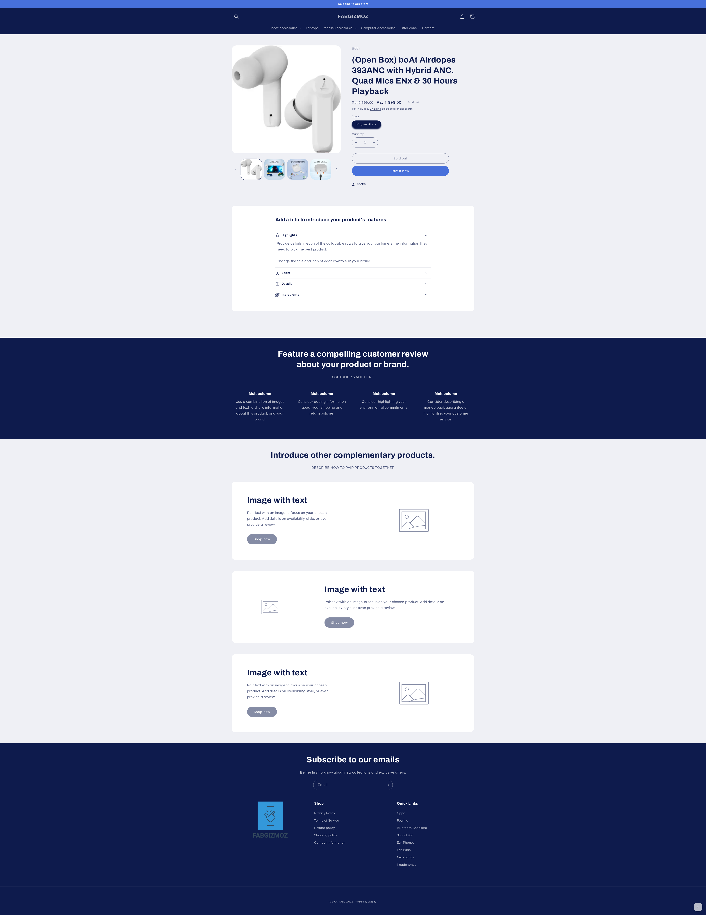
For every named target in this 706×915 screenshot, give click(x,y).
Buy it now (400, 171)
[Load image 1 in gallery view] (251, 169)
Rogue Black (366, 124)
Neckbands (405, 857)
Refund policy (324, 828)
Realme (402, 820)
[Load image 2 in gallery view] (274, 169)
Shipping (375, 108)
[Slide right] (337, 169)
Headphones (406, 864)
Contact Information (329, 842)
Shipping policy (325, 835)
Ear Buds (404, 850)
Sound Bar (405, 835)
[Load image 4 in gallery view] (320, 169)
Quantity (358, 134)
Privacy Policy (324, 813)
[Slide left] (236, 169)
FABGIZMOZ (346, 902)
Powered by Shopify (365, 902)
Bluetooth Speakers (412, 828)
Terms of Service (326, 820)
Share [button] (361, 184)
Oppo (401, 813)
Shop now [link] (262, 539)
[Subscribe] (388, 785)
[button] (236, 17)
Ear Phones (405, 842)
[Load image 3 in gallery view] (297, 169)
